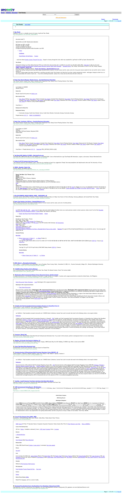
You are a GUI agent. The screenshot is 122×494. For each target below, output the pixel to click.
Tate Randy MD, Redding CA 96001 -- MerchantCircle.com (29, 155)
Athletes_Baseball (11, 12)
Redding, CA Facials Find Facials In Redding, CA (27, 340)
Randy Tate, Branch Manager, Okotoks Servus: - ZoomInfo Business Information (34, 79)
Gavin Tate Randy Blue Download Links (25, 346)
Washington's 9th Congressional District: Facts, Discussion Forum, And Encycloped (36, 274)
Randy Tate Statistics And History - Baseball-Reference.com (29, 201)
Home (3, 12)
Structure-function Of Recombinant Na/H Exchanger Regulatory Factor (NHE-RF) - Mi (36, 352)
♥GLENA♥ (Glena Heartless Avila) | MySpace (26, 269)
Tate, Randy (17, 32)
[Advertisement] (61, 4)
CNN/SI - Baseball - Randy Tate (22, 167)
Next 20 (119, 21)
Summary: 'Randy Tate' (21, 334)
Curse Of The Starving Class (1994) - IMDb (25, 416)
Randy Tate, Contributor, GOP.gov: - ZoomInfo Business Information (31, 121)
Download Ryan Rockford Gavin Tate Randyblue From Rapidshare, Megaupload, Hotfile (37, 486)
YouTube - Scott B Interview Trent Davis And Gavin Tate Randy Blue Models (34, 381)
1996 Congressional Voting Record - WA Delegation (28, 387)
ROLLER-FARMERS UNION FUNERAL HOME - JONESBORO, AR (30, 195)
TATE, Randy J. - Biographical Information (25, 263)
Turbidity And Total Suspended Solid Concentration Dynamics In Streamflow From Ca (37, 305)
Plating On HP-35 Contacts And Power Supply (26, 161)
